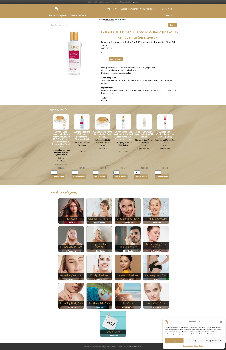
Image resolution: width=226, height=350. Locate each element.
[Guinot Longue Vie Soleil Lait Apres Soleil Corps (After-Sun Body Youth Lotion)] (123, 121)
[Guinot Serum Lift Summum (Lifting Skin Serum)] (144, 121)
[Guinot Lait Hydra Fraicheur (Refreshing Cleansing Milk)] (81, 121)
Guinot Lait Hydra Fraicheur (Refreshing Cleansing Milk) (82, 135)
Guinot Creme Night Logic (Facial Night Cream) (102, 134)
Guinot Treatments (129, 9)
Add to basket (115, 59)
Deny (194, 340)
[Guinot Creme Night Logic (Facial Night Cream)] (102, 121)
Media (137, 347)
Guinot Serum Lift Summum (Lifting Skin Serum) (144, 134)
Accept (174, 340)
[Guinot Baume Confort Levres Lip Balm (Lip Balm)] (165, 121)
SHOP (115, 9)
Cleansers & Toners (78, 15)
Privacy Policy (188, 346)
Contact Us (167, 9)
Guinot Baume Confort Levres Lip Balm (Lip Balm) (165, 134)
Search (173, 25)
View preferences (213, 340)
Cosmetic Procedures (149, 9)
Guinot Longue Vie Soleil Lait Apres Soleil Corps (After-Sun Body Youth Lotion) (123, 135)
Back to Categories (58, 15)
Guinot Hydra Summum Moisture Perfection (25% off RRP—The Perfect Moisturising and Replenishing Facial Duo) (61, 139)
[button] (221, 322)
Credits (120, 347)
